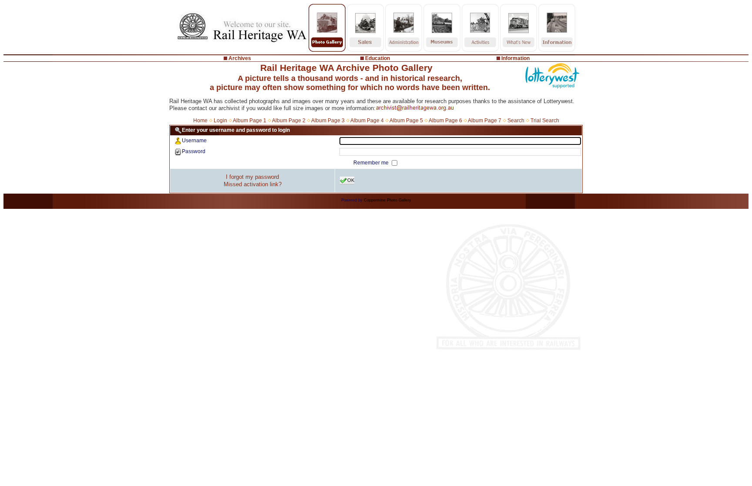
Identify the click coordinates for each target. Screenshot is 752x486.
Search (515, 120)
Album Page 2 (289, 120)
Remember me (371, 163)
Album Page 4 (367, 120)
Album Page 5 (406, 120)
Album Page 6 (445, 120)
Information (515, 58)
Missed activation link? (253, 184)
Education (377, 58)
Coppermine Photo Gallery (387, 200)
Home (200, 120)
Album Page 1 (249, 120)
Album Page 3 (328, 120)
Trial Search (544, 120)
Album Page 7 (484, 120)
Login (220, 120)
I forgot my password (252, 177)
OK (350, 180)
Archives (239, 58)
